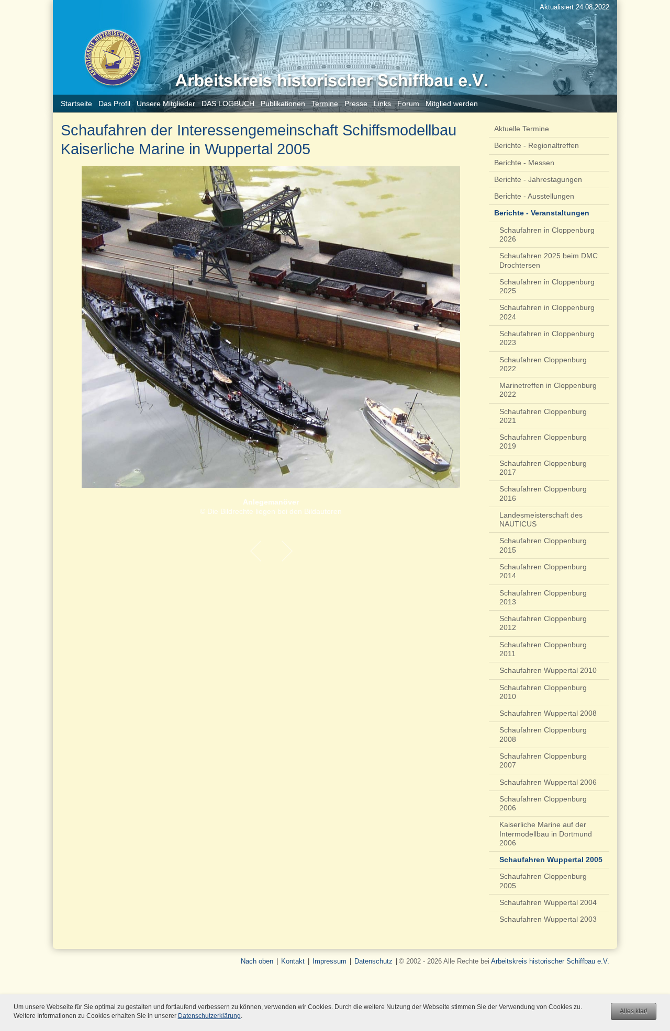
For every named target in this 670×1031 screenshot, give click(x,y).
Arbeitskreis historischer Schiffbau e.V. (550, 961)
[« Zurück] (255, 551)
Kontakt (293, 961)
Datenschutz (373, 961)
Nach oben (257, 961)
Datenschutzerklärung (209, 1015)
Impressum (329, 961)
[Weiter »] (287, 551)
